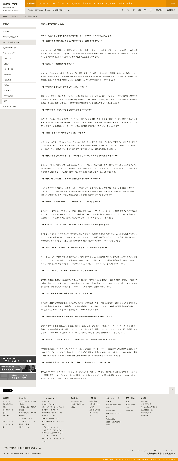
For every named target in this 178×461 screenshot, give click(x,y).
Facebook (122, 10)
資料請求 (171, 10)
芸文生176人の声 (9, 47)
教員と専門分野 (146, 404)
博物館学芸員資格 (76, 401)
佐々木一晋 (8, 69)
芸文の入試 (93, 401)
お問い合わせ (145, 10)
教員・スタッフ (9, 53)
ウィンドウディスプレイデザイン (53, 430)
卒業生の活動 (110, 419)
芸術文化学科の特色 (10, 37)
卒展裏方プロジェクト (49, 415)
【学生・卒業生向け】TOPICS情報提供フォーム (48, 10)
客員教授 (7, 90)
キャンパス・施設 (10, 106)
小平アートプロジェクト (50, 427)
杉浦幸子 (7, 74)
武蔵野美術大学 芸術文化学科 (161, 453)
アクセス (151, 10)
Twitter (134, 10)
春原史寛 (7, 80)
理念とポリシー (146, 401)
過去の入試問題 (95, 410)
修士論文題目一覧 (147, 410)
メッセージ (7, 31)
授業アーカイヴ (24, 427)
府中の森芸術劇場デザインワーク (53, 421)
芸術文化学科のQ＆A (11, 42)
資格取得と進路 (146, 413)
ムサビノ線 (46, 401)
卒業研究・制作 (24, 424)
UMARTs (45, 424)
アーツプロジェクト (60, 3)
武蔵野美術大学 (159, 10)
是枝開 (7, 64)
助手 (6, 101)
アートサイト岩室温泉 (49, 436)
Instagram (128, 10)
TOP (172, 390)
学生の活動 (129, 410)
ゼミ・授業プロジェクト (27, 421)
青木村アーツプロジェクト (51, 410)
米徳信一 (7, 85)
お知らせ (5, 453)
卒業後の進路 (110, 410)
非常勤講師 (8, 96)
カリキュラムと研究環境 (149, 407)
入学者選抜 (144, 415)
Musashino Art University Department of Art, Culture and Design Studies (151, 451)
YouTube (139, 10)
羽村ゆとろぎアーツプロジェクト (53, 407)
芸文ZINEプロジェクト (49, 404)
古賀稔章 (7, 58)
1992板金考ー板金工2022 (50, 418)
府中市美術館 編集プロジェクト (52, 433)
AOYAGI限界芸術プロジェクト (52, 413)
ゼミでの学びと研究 (25, 418)
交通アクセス (24, 453)
